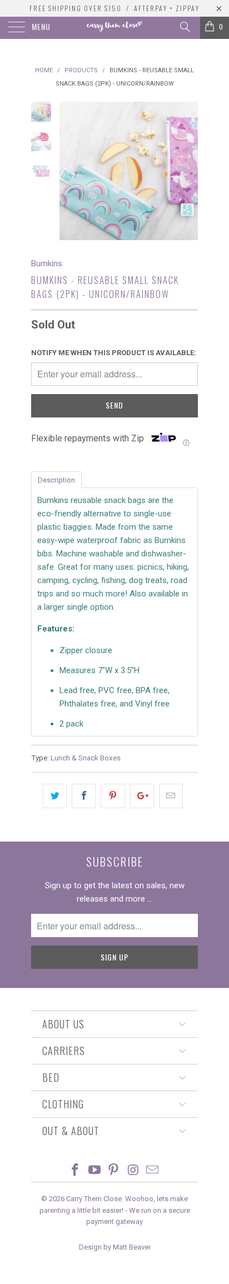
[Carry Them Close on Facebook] (75, 1171)
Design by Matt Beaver (115, 1247)
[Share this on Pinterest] (113, 796)
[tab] (56, 479)
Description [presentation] (56, 480)
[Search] (184, 26)
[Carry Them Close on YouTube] (94, 1171)
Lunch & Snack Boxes (86, 757)
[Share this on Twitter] (55, 796)
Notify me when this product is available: (113, 353)
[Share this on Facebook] (84, 796)
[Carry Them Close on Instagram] (133, 1171)
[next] (187, 171)
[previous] (70, 171)
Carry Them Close (94, 1199)
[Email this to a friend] (171, 796)
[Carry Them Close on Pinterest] (114, 1171)
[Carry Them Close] (114, 28)
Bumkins (46, 263)
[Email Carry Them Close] (153, 1171)
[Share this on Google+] (142, 796)
